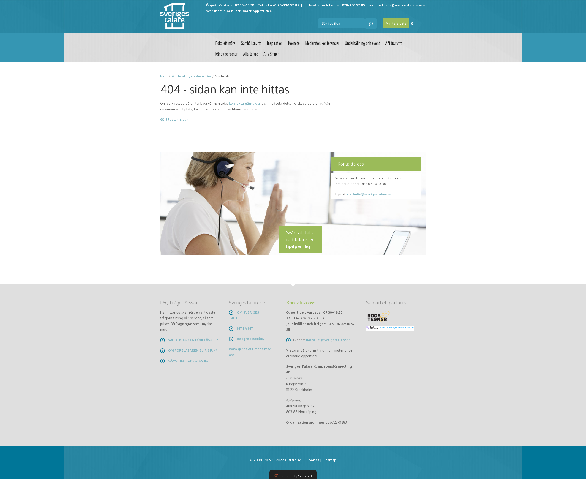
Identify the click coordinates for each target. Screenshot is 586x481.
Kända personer (226, 53)
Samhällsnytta (251, 43)
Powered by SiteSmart (296, 476)
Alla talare (250, 53)
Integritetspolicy (251, 339)
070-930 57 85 (353, 5)
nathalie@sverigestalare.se (369, 194)
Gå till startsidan (174, 119)
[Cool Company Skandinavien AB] (388, 328)
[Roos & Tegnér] (378, 316)
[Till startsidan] (174, 16)
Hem (164, 76)
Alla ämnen (271, 53)
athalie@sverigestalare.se (401, 5)
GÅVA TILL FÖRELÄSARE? (188, 361)
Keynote (293, 43)
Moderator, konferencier (322, 43)
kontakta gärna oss (245, 103)
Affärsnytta (393, 43)
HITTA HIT (245, 328)
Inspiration (274, 43)
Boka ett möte (225, 43)
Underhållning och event (362, 43)
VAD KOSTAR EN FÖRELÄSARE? (193, 340)
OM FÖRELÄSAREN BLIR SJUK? (192, 350)
